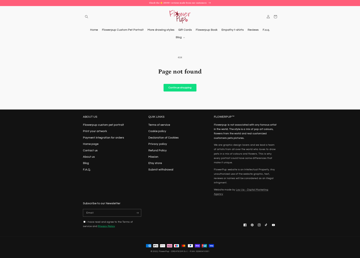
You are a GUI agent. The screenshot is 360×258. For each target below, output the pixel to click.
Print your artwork (95, 131)
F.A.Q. (87, 169)
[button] (86, 16)
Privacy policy (157, 144)
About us (89, 156)
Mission (153, 156)
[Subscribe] (137, 213)
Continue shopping (180, 87)
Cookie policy (157, 131)
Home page (90, 144)
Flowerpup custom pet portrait (103, 124)
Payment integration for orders (103, 137)
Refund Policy (157, 150)
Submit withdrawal (160, 169)
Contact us (90, 150)
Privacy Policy (106, 226)
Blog (86, 163)
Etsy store (155, 163)
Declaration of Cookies (163, 137)
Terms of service (159, 124)
